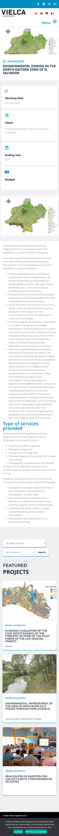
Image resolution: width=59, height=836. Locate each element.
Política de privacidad (36, 832)
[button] (55, 21)
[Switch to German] (47, 13)
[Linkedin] (44, 4)
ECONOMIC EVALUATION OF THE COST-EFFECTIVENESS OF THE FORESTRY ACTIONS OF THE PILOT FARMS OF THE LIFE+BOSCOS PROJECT (27, 636)
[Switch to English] (41, 13)
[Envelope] (55, 4)
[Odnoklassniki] (38, 4)
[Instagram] (49, 4)
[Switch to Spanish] (36, 13)
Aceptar (18, 832)
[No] (54, 827)
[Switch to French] (52, 13)
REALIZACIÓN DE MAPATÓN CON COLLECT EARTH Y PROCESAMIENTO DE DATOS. (29, 779)
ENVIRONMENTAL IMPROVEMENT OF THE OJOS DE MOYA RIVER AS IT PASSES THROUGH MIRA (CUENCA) (28, 706)
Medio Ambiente (15, 625)
